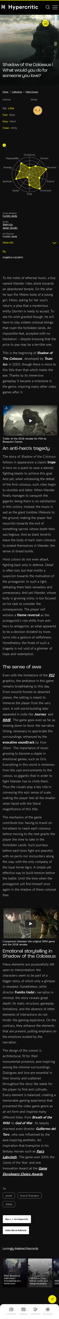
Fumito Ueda (10, 216)
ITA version (48, 1314)
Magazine (23, 1314)
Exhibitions (35, 1314)
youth (8, 1195)
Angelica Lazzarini (13, 257)
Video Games (32, 92)
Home (5, 92)
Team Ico (8, 224)
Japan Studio (10, 228)
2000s (8, 1204)
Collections (11, 1314)
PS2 (51, 675)
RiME (6, 720)
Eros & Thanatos (29, 1195)
